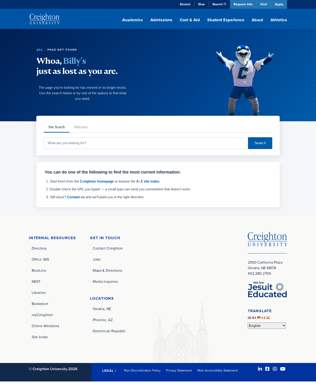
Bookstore (40, 303)
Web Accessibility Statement (217, 370)
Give (201, 4)
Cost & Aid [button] (190, 20)
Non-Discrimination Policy (142, 370)
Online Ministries (45, 326)
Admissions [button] (161, 20)
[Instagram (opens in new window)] (275, 369)
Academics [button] (132, 20)
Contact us (76, 197)
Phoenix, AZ (103, 320)
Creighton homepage (97, 181)
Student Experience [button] (225, 20)
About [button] (257, 20)
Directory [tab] (81, 126)
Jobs (96, 259)
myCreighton (42, 314)
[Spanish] (268, 318)
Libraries (39, 292)
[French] (254, 318)
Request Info (243, 4)
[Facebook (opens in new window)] (267, 369)
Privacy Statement (179, 370)
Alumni (185, 4)
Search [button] (217, 4)
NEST (36, 281)
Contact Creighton (108, 248)
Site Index (40, 337)
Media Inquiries (105, 281)
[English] (250, 318)
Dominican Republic (109, 331)
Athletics (278, 20)
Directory (39, 248)
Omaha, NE (102, 308)
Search (260, 143)
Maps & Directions (107, 270)
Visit (263, 4)
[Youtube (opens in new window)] (283, 369)
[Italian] (264, 318)
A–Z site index (147, 181)
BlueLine (39, 270)
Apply (279, 4)
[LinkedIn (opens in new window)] (260, 369)
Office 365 (40, 259)
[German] (259, 318)
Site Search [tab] (56, 126)
